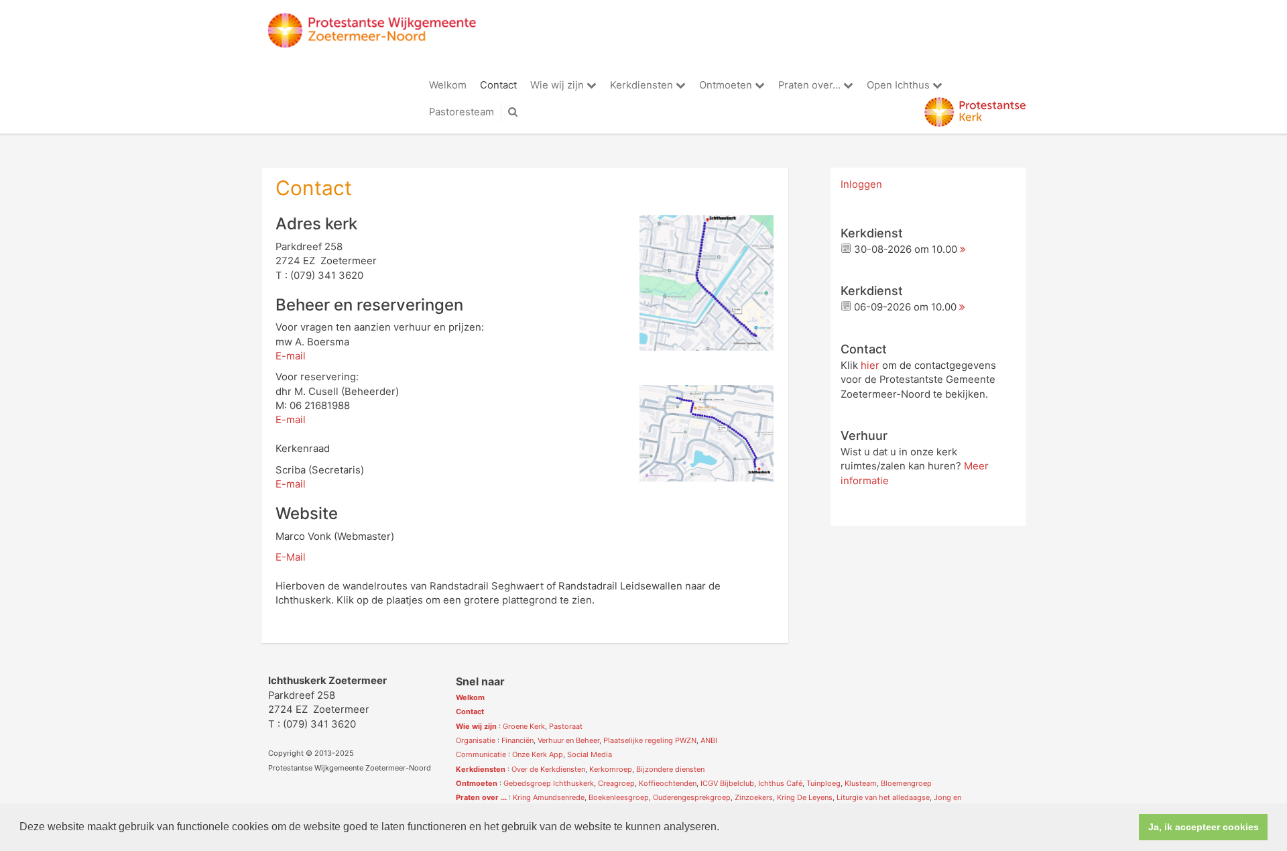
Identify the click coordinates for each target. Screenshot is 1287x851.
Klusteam (861, 783)
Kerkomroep (610, 769)
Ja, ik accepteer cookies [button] (1203, 826)
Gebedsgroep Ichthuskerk (548, 783)
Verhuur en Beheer (568, 740)
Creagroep (616, 783)
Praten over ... (481, 797)
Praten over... (810, 85)
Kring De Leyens (805, 797)
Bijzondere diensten (670, 769)
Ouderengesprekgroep (692, 797)
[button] (724, 828)
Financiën (517, 740)
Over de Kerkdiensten (548, 769)
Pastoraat (566, 726)
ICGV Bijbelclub (727, 783)
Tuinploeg (823, 783)
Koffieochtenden (667, 783)
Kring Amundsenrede (549, 797)
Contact (498, 85)
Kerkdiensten (643, 85)
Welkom (448, 85)
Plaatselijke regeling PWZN (649, 740)
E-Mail (290, 557)
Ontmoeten (727, 85)
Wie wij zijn (558, 85)
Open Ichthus (899, 85)
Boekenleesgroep (619, 797)
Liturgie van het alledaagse (883, 797)
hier (870, 365)
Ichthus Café (780, 783)
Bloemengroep (906, 783)
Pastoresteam (461, 112)
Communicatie (481, 754)
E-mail (290, 356)
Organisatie (475, 740)
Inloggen (861, 184)
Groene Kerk (524, 726)
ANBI (708, 740)
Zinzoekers (754, 797)
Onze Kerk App (537, 754)
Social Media (589, 754)
